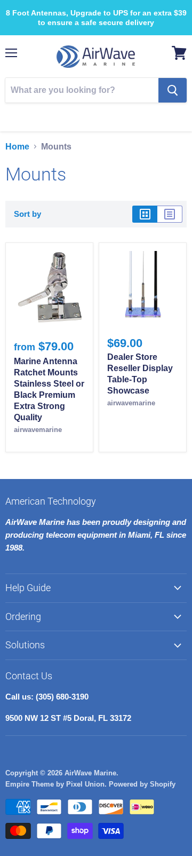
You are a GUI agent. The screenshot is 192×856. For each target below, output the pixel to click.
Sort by (27, 213)
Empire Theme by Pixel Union (55, 784)
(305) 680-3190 (103, 115)
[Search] (172, 90)
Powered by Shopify (142, 784)
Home (17, 146)
